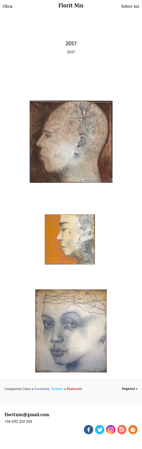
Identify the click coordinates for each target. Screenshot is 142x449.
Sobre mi (130, 7)
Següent (129, 389)
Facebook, (42, 389)
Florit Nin (71, 6)
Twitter (57, 389)
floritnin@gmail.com (26, 415)
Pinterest (74, 389)
